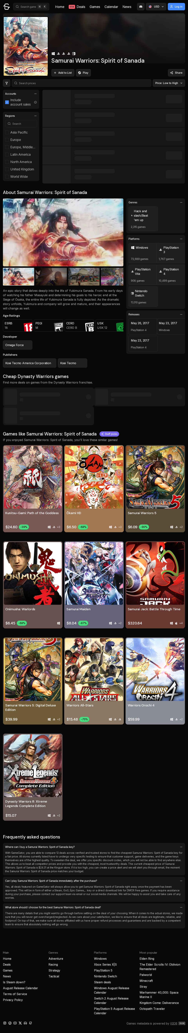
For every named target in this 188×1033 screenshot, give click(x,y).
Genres (133, 202)
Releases (134, 314)
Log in (179, 6)
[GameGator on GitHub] (30, 1023)
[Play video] (63, 232)
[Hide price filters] (6, 83)
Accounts (10, 93)
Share (178, 72)
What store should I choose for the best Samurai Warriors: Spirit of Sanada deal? (53, 907)
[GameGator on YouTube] (15, 1023)
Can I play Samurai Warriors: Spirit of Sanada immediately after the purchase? (51, 880)
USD (156, 6)
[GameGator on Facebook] (10, 1023)
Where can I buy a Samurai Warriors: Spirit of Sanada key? (40, 846)
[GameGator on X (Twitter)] (20, 1023)
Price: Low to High (166, 83)
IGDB (173, 1023)
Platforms (134, 238)
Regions (10, 115)
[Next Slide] (116, 232)
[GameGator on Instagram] (5, 1023)
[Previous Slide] (9, 232)
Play (85, 72)
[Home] (6, 6)
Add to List (65, 72)
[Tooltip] (35, 102)
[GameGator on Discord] (140, 6)
